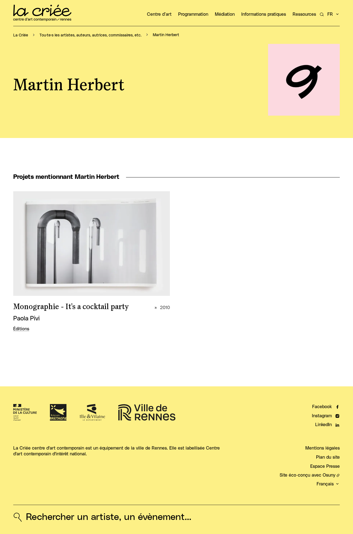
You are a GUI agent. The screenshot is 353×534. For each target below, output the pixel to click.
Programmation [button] (193, 14)
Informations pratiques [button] (263, 14)
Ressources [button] (304, 14)
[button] (304, 80)
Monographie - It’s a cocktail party (71, 307)
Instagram (322, 416)
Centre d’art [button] (159, 14)
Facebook (322, 407)
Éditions (21, 329)
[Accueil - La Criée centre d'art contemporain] (42, 13)
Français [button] (325, 484)
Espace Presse (325, 466)
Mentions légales (322, 448)
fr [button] (330, 14)
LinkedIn (323, 425)
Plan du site (328, 457)
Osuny (329, 475)
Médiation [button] (225, 14)
